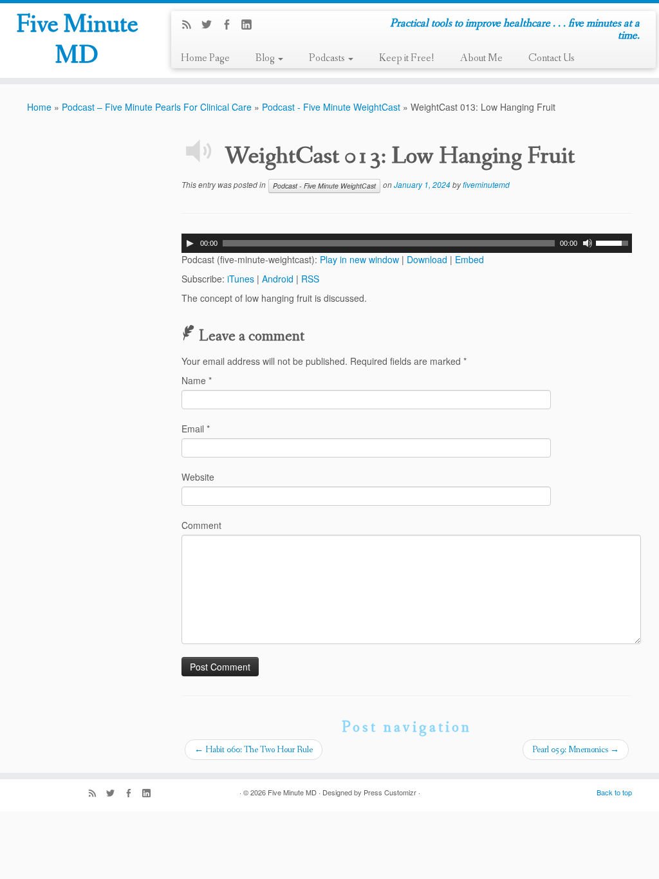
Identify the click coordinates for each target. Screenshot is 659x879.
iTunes (240, 278)
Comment (201, 525)
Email (195, 428)
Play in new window (359, 259)
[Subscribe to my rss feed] (191, 25)
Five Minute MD (77, 40)
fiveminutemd (486, 184)
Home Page (205, 58)
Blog (266, 58)
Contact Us (551, 58)
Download (427, 259)
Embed (469, 259)
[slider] (614, 242)
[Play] (190, 243)
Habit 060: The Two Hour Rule (253, 749)
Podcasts (328, 58)
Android (277, 278)
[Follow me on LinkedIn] (251, 25)
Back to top (614, 792)
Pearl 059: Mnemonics (575, 749)
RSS (310, 278)
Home (39, 106)
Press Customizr (390, 792)
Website (197, 476)
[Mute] (587, 243)
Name (196, 380)
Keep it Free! (406, 58)
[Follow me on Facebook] (231, 25)
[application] (406, 243)
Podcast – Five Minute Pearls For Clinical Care (157, 106)
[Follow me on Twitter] (211, 25)
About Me (481, 58)
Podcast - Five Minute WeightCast (331, 106)
